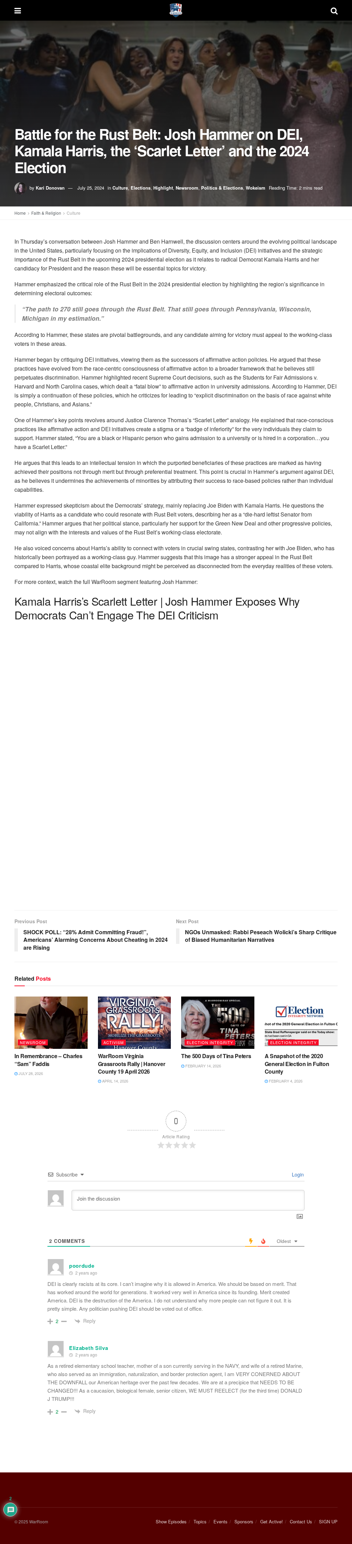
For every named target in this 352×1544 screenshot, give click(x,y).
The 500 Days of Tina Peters (216, 1056)
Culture (120, 187)
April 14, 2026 (114, 1081)
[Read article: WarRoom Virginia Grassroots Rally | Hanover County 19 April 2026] (134, 1023)
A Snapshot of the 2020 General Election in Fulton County (297, 1063)
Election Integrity (210, 1042)
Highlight (163, 187)
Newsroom (187, 187)
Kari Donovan (50, 187)
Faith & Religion (46, 213)
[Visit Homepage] (176, 10)
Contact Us (301, 1521)
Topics (200, 1521)
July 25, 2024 (90, 187)
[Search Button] (334, 10)
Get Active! (271, 1521)
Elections (141, 187)
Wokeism (255, 187)
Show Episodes (171, 1521)
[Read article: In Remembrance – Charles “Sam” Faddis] (51, 1023)
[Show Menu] (17, 10)
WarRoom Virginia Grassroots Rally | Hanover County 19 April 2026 (131, 1063)
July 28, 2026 (30, 1073)
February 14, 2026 (202, 1065)
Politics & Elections (222, 187)
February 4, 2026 (285, 1081)
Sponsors (243, 1521)
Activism (113, 1042)
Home (20, 213)
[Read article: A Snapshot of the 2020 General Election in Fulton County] (301, 1023)
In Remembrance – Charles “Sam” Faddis (48, 1059)
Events (220, 1521)
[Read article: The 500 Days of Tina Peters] (217, 1023)
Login (297, 1174)
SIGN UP (328, 1521)
